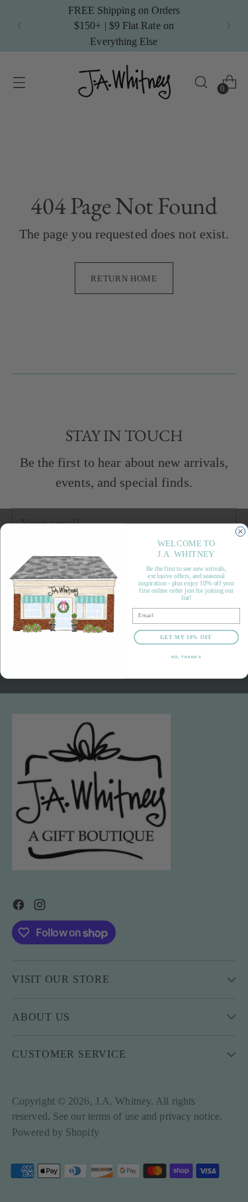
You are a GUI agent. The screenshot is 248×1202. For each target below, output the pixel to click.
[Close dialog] (240, 531)
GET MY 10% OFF (186, 637)
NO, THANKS (186, 657)
